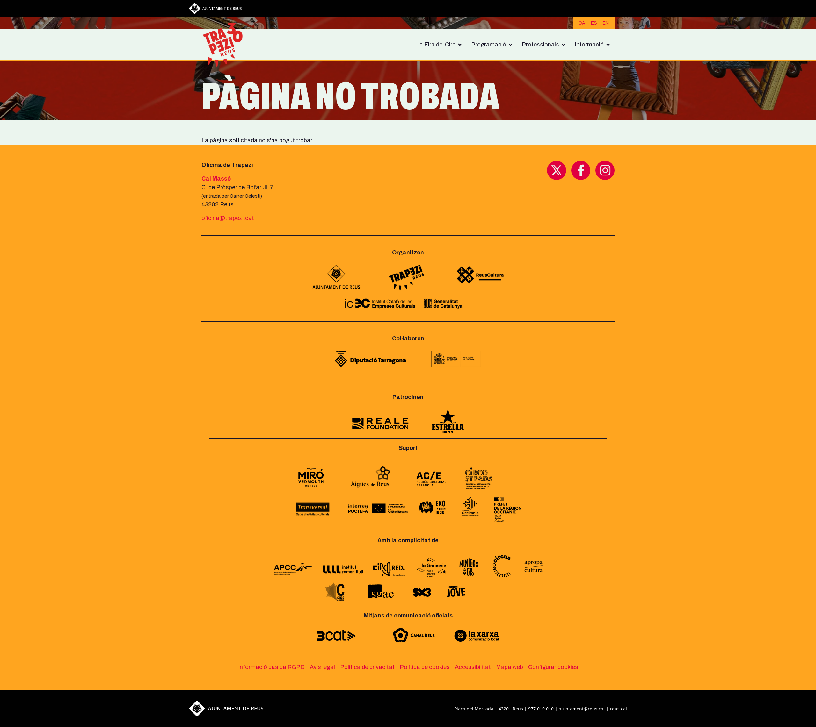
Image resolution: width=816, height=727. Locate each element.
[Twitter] (556, 170)
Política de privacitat (367, 667)
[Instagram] (605, 170)
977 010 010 (541, 709)
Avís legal (322, 667)
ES (594, 23)
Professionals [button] (540, 44)
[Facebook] (580, 170)
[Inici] (225, 44)
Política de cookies (425, 667)
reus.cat (618, 709)
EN (606, 23)
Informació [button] (589, 44)
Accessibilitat (473, 667)
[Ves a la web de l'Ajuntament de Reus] (215, 8)
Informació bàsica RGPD (271, 667)
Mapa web (509, 667)
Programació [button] (488, 44)
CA (582, 23)
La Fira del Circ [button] (435, 44)
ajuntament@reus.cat (582, 709)
